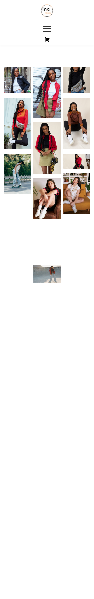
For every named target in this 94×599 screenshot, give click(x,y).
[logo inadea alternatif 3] (47, 10)
